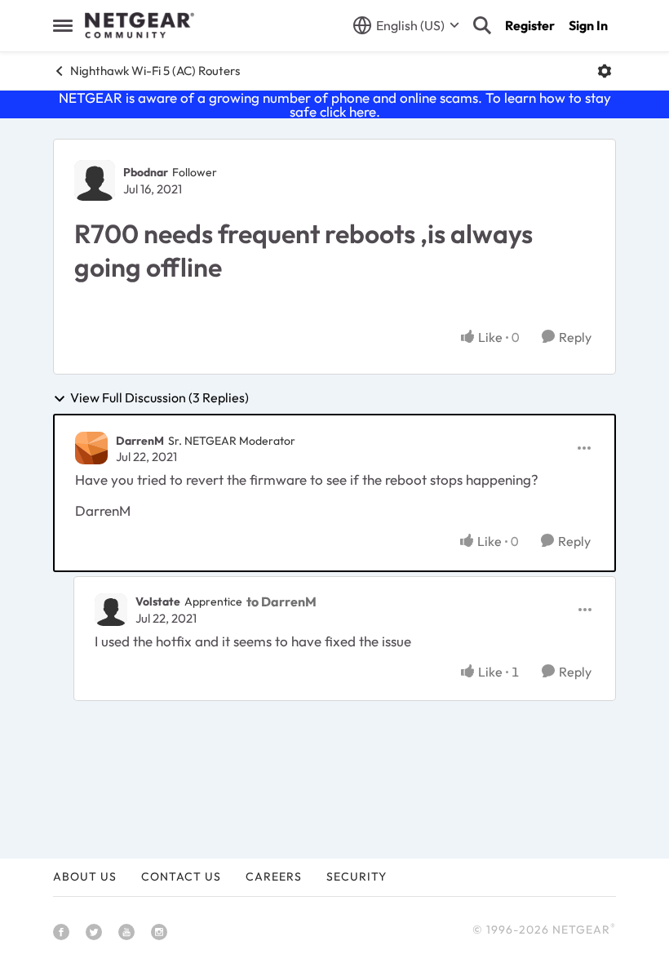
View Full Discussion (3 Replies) (159, 398)
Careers (274, 876)
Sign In (588, 25)
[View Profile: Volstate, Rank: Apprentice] (111, 609)
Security (356, 876)
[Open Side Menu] (63, 25)
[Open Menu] (604, 71)
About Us (85, 876)
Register (530, 25)
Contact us (181, 876)
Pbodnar (145, 172)
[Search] (482, 25)
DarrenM (140, 440)
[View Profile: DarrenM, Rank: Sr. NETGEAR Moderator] (91, 448)
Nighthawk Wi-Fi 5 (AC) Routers (155, 70)
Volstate (157, 601)
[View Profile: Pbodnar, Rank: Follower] (94, 180)
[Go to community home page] (139, 25)
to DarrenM (281, 601)
